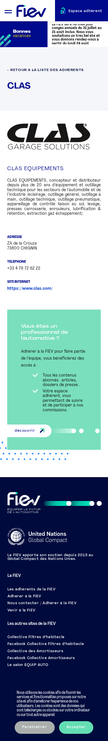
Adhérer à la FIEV (24, 596)
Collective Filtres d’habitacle (36, 637)
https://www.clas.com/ (30, 289)
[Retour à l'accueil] (35, 11)
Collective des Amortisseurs (35, 651)
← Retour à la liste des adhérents (45, 70)
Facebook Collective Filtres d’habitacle (45, 644)
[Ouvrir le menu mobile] (8, 10)
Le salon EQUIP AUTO (27, 665)
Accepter (76, 727)
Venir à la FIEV (21, 610)
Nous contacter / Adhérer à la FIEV (42, 603)
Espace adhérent (86, 11)
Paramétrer (34, 727)
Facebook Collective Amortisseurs (41, 658)
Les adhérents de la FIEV (31, 589)
